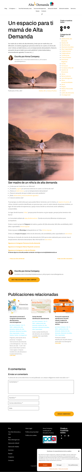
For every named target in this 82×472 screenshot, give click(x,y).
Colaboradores (65, 53)
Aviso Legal (28, 428)
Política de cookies (53, 468)
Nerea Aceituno (66, 76)
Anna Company (16, 325)
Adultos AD (42, 91)
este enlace (68, 234)
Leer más (12, 355)
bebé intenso (20, 191)
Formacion (64, 66)
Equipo (37, 11)
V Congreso (12, 8)
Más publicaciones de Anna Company (24, 279)
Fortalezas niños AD (67, 68)
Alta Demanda (65, 45)
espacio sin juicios (63, 202)
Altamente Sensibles (67, 47)
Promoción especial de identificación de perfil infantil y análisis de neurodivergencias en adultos (62, 320)
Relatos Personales (67, 89)
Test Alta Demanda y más (25, 8)
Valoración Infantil (52, 8)
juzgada (18, 188)
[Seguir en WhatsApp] (61, 30)
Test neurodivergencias (40, 8)
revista (63, 91)
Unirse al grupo (25, 226)
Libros (63, 74)
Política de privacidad (63, 468)
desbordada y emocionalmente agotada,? (26, 195)
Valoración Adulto (13, 447)
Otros (63, 84)
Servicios (73, 8)
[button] (79, 451)
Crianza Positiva (52, 91)
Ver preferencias (73, 465)
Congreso (11, 457)
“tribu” (26, 212)
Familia (63, 64)
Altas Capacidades (66, 49)
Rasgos (63, 86)
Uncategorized (65, 95)
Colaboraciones (66, 51)
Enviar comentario (64, 414)
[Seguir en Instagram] (65, 27)
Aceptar (45, 465)
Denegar (59, 465)
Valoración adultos (64, 8)
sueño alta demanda (67, 93)
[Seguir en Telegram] (68, 27)
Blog (6, 8)
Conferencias (65, 55)
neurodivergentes (66, 78)
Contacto (43, 11)
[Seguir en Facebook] (61, 27)
